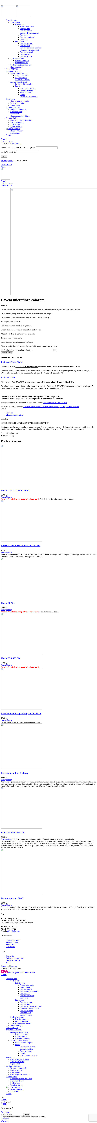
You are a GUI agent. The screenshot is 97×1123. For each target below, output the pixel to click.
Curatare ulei (15, 114)
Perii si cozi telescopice (23, 84)
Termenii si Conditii (13, 940)
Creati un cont (16, 143)
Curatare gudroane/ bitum (19, 116)
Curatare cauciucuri (27, 37)
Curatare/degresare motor (29, 33)
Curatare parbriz (26, 56)
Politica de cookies (13, 960)
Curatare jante (25, 35)
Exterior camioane (22, 61)
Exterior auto (20, 24)
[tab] (51, 413)
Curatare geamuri (26, 52)
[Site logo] (8, 16)
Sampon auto (25, 29)
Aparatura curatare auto (19, 73)
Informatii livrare (12, 942)
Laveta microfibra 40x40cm (14, 773)
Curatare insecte (26, 31)
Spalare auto (15, 22)
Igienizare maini (16, 127)
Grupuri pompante (22, 75)
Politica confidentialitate (15, 958)
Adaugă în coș (7, 353)
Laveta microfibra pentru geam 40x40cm (21, 713)
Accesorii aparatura (22, 80)
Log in (4, 156)
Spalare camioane (17, 58)
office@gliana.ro (13, 931)
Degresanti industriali (18, 110)
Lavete (17, 86)
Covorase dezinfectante (28, 97)
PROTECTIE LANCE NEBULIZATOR (20, 545)
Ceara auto (24, 39)
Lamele (22, 95)
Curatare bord (25, 46)
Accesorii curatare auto (19, 82)
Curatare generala (26, 44)
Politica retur (10, 945)
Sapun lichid (15, 105)
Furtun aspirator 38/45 (12, 898)
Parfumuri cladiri (16, 122)
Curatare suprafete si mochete (21, 120)
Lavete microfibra (26, 90)
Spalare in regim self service (20, 65)
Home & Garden (16, 131)
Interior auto (19, 41)
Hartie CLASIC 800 (10, 658)
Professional (15, 133)
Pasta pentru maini (17, 103)
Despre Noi (10, 956)
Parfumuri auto (25, 54)
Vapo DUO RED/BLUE (12, 832)
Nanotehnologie (16, 67)
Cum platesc (10, 947)
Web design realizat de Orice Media (21, 973)
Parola (8, 152)
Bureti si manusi (26, 93)
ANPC (8, 962)
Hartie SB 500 (8, 603)
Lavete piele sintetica (27, 88)
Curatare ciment (16, 112)
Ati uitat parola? (7, 161)
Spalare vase (15, 124)
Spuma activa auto (27, 27)
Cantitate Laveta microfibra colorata (17, 350)
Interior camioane (21, 63)
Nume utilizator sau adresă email (18, 147)
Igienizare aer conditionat (29, 50)
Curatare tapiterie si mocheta (30, 48)
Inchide (4, 975)
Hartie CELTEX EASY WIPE (15, 490)
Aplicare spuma (21, 78)
